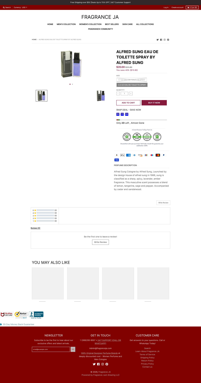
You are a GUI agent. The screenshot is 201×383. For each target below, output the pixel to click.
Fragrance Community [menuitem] (100, 29)
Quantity (120, 90)
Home (34, 39)
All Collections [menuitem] (145, 24)
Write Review (100, 242)
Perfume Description (125, 165)
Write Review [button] (163, 203)
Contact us (147, 367)
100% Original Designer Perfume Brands (99, 353)
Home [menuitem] (50, 24)
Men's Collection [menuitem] (66, 24)
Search (147, 348)
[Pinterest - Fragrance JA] (168, 39)
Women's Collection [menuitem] (90, 24)
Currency (17, 7)
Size (118, 76)
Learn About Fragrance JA (147, 351)
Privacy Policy (147, 364)
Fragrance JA (100, 17)
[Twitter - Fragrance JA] (158, 39)
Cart (193, 7)
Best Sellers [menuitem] (112, 24)
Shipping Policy (147, 357)
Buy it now (154, 103)
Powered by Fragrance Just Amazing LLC (100, 375)
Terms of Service (147, 354)
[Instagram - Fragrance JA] (165, 39)
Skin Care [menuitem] (127, 24)
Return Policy (147, 360)
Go (73, 349)
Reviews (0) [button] (35, 228)
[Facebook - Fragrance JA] (161, 39)
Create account (177, 7)
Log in (166, 7)
